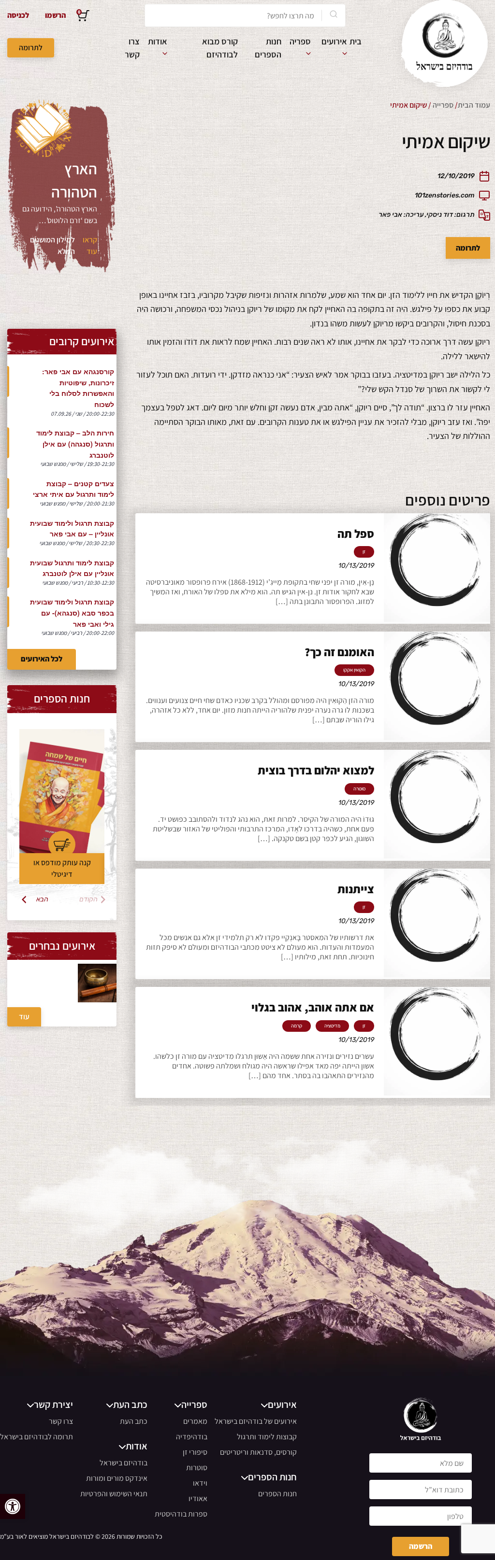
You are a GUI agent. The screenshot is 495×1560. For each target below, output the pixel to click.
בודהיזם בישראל (123, 1463)
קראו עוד (90, 245)
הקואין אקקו (354, 670)
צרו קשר (61, 1421)
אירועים (334, 41)
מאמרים (195, 1421)
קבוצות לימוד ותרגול (267, 1437)
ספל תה (355, 533)
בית (355, 41)
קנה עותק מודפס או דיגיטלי (62, 868)
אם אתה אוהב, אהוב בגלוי (312, 1007)
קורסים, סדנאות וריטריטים (258, 1452)
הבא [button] (42, 899)
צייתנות (355, 889)
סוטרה (359, 789)
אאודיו (198, 1498)
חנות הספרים (277, 1494)
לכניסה (18, 15)
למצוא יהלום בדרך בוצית (316, 770)
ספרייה (443, 105)
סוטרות (196, 1467)
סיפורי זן (195, 1452)
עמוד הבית (474, 105)
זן (364, 552)
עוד (24, 1017)
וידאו (200, 1483)
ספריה (300, 41)
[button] (12, 1506)
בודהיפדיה (191, 1437)
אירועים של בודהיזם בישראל (256, 1421)
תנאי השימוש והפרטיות (113, 1494)
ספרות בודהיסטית (181, 1514)
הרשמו (55, 15)
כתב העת (133, 1421)
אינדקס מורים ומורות (116, 1478)
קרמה (296, 1026)
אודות (157, 41)
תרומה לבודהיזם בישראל (36, 1437)
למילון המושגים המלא (52, 245)
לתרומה (31, 47)
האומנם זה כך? (339, 652)
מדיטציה (332, 1026)
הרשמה (420, 1546)
